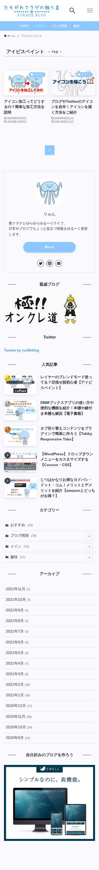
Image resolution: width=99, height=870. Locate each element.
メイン (19, 546)
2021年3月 (17, 674)
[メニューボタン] (90, 10)
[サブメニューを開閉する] (89, 535)
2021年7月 (17, 631)
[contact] (58, 263)
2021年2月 (18, 685)
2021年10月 (18, 600)
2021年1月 (18, 695)
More (49, 247)
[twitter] (40, 263)
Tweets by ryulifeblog (21, 350)
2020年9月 (18, 738)
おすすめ (21, 525)
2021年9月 (17, 610)
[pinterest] (49, 263)
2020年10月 (19, 727)
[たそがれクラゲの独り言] (32, 10)
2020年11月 (19, 717)
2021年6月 (17, 642)
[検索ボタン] (72, 10)
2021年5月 (17, 653)
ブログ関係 (23, 536)
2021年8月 (17, 621)
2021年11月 (18, 589)
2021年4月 (17, 663)
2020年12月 (19, 706)
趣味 (17, 557)
